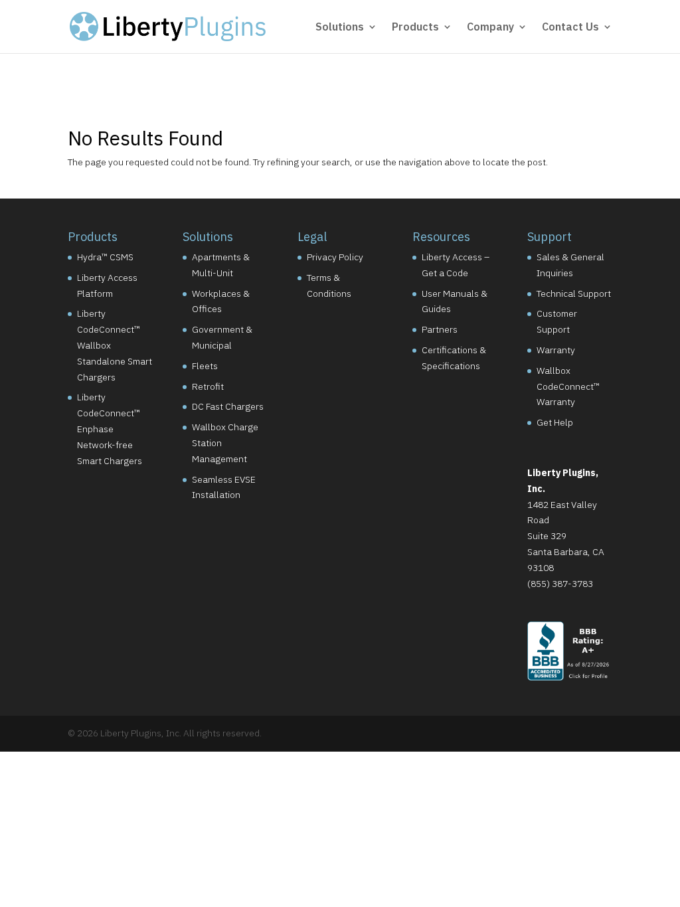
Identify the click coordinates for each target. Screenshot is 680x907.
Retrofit (208, 386)
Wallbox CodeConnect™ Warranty (568, 386)
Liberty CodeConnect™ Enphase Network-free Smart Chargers (109, 428)
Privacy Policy (335, 257)
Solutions (339, 27)
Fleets (205, 366)
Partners (440, 329)
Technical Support (574, 293)
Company (490, 27)
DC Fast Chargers (228, 406)
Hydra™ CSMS (105, 257)
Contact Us (570, 27)
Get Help (555, 422)
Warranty (556, 350)
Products (415, 27)
